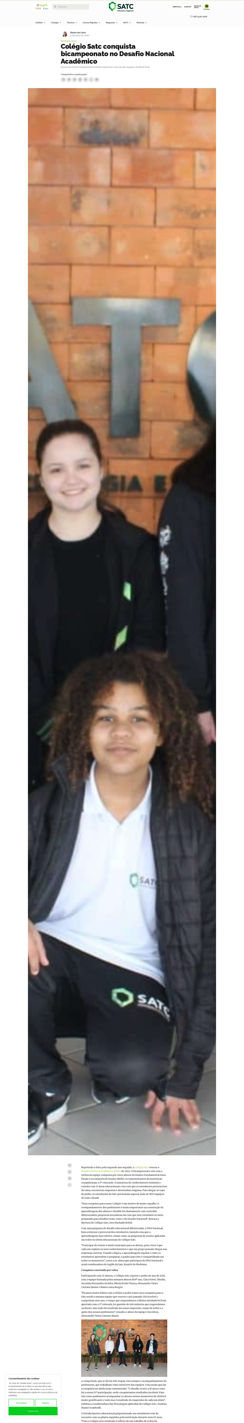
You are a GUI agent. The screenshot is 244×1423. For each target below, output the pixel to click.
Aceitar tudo (33, 1411)
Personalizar (21, 1403)
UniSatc (39, 22)
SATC (125, 22)
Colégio (55, 22)
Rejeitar (45, 1403)
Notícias (140, 22)
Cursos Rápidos (90, 22)
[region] (33, 1396)
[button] (63, 79)
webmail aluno (197, 6)
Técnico (70, 22)
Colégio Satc (142, 1167)
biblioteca (177, 7)
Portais (207, 9)
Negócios (110, 22)
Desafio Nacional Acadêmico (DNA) (101, 1171)
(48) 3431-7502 (200, 16)
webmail (187, 7)
